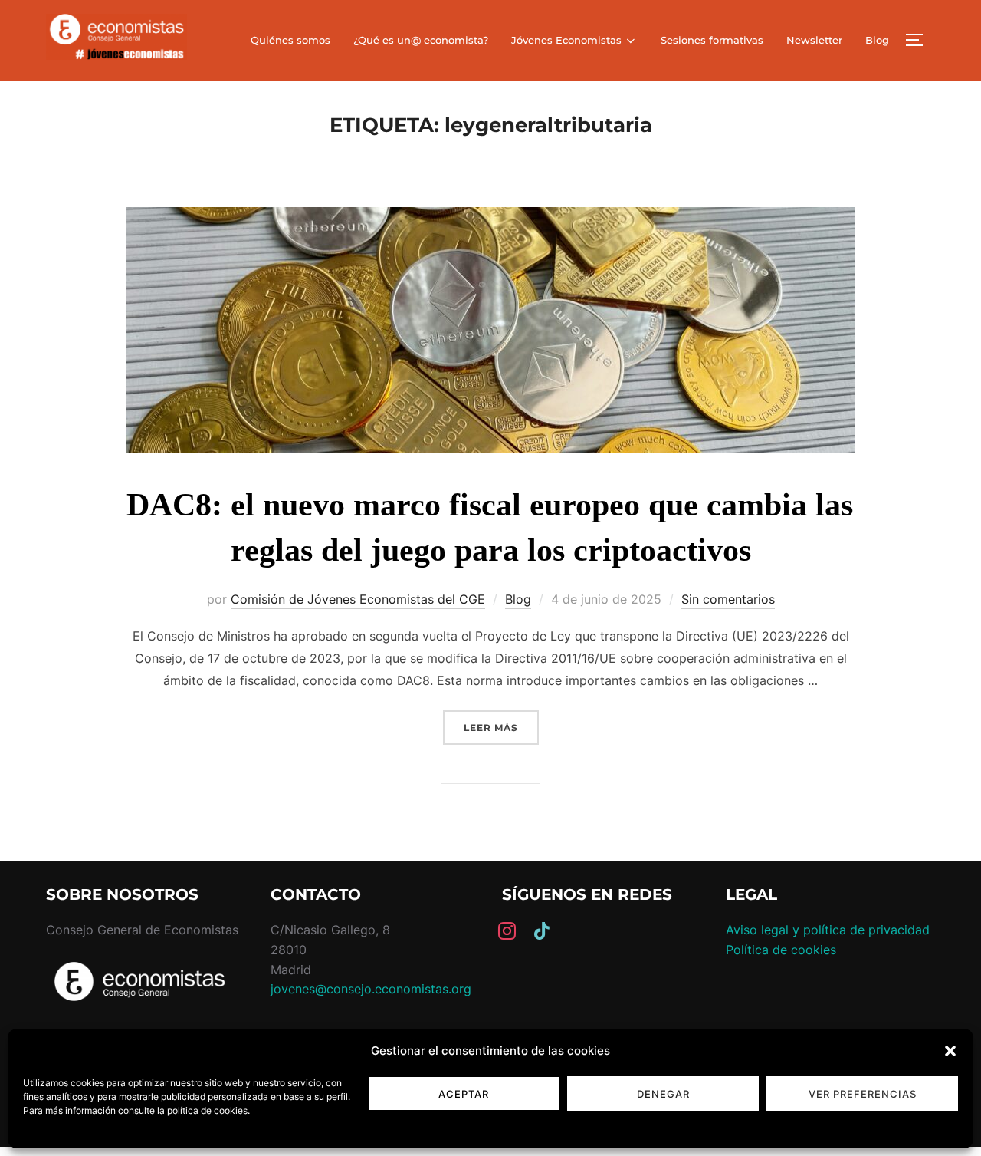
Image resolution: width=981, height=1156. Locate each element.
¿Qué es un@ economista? (420, 40)
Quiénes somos (290, 40)
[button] (950, 1051)
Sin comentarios (728, 599)
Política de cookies (781, 949)
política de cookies (207, 1110)
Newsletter (814, 40)
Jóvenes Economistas (566, 40)
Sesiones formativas (712, 40)
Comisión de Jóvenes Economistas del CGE (358, 599)
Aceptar (463, 1094)
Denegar (663, 1094)
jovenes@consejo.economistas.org (371, 988)
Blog (877, 40)
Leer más (501, 727)
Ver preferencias (863, 1094)
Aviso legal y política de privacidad (828, 929)
